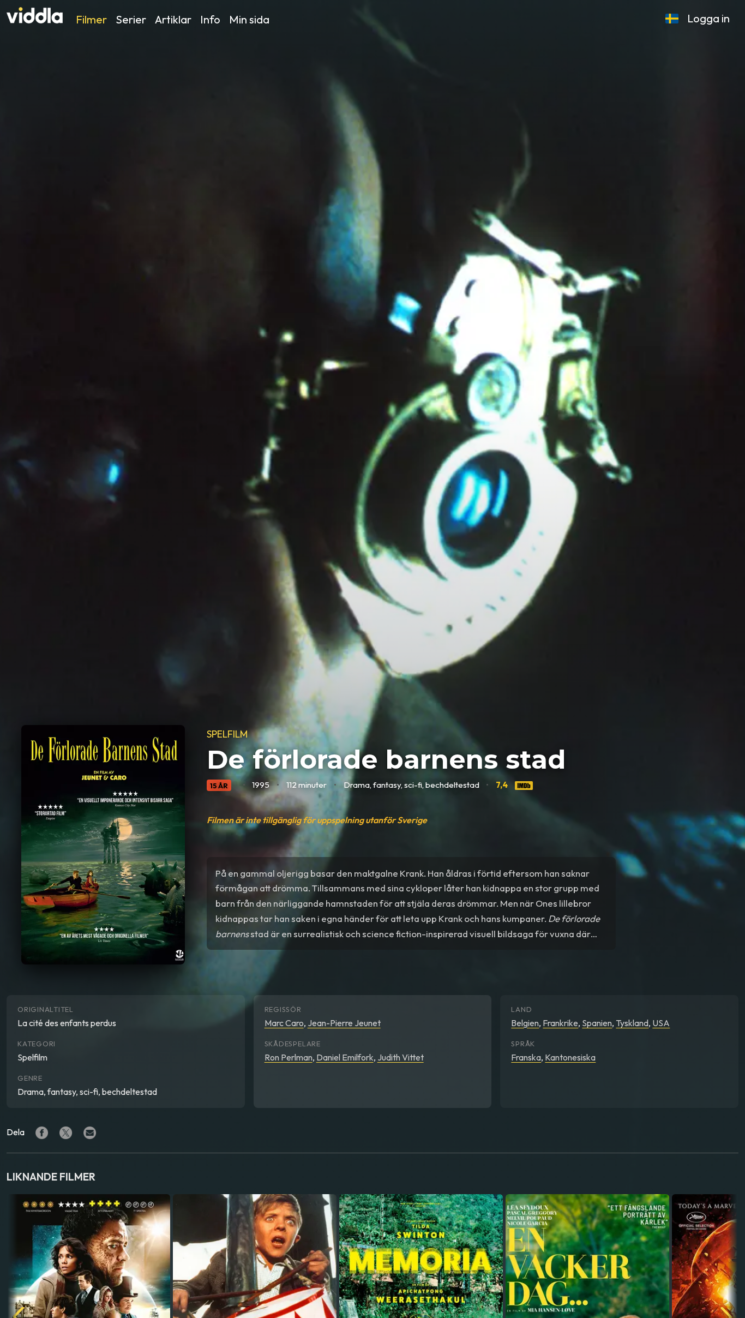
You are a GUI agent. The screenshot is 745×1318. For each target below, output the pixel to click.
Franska (526, 1057)
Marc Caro (284, 1022)
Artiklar (173, 19)
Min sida (249, 19)
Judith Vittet (400, 1057)
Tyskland (632, 1022)
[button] (671, 18)
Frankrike (560, 1022)
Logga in (708, 18)
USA (661, 1022)
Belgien (525, 1022)
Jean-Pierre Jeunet (344, 1022)
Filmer (91, 19)
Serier (131, 19)
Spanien (597, 1022)
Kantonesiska (570, 1057)
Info (210, 19)
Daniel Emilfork (345, 1057)
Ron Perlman (289, 1057)
